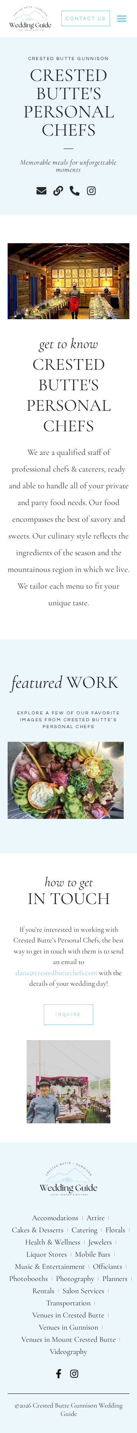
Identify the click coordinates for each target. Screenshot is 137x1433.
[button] (121, 19)
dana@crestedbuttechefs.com (56, 972)
